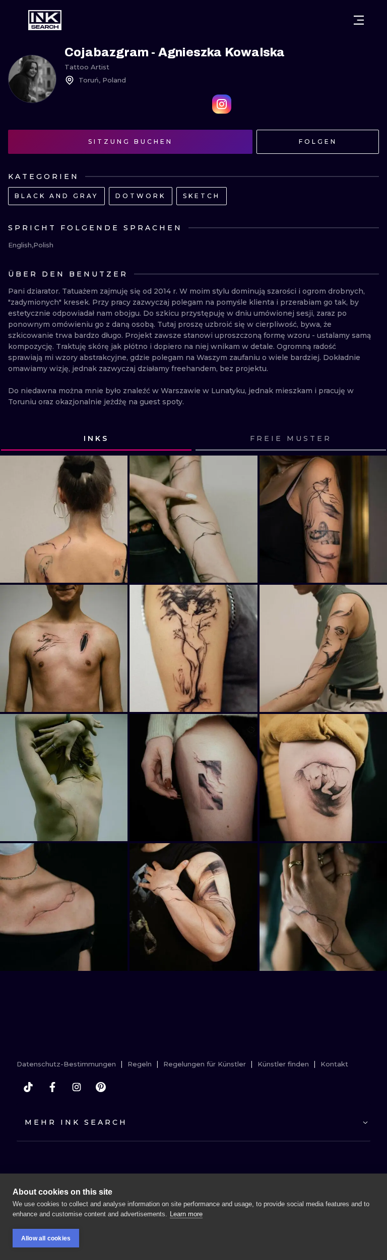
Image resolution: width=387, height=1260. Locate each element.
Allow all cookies (46, 1238)
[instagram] (76, 1087)
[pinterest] (101, 1087)
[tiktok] (28, 1087)
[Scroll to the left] (17, 439)
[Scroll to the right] (370, 439)
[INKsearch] (44, 20)
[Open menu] (359, 20)
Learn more (186, 1214)
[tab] (96, 439)
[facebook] (52, 1087)
